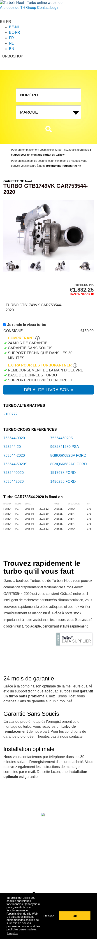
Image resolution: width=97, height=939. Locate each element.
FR (11, 38)
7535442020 (13, 481)
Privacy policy (13, 825)
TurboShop (38, 799)
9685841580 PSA (64, 447)
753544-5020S (15, 464)
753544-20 (12, 447)
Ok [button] (75, 916)
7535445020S (61, 438)
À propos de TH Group (18, 8)
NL (11, 43)
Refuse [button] (49, 916)
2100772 (10, 414)
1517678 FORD (63, 473)
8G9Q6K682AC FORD (68, 464)
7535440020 (13, 473)
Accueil (12, 799)
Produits (24, 799)
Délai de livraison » (48, 389)
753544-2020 (14, 455)
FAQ (67, 799)
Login (54, 8)
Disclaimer (10, 820)
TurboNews (55, 799)
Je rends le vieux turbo (26, 325)
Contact (43, 8)
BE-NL (14, 27)
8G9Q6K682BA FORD (68, 455)
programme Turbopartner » (63, 165)
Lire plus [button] (12, 933)
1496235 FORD (63, 481)
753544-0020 (14, 438)
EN (11, 49)
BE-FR (14, 32)
